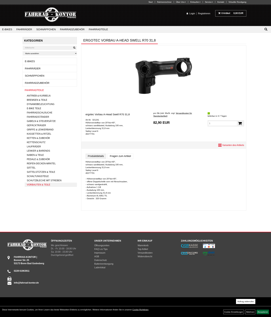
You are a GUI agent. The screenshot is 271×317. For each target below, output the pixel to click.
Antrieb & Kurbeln (39, 96)
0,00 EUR (232, 13)
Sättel (31, 168)
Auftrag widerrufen (245, 301)
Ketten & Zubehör (38, 138)
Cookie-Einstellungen (233, 312)
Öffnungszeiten (101, 245)
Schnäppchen (46, 29)
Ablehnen (250, 312)
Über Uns (180, 2)
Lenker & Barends (38, 151)
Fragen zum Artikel (120, 156)
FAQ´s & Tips (101, 249)
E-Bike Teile (34, 108)
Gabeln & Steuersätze (41, 121)
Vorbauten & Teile (38, 185)
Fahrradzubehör (72, 29)
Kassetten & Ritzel (39, 134)
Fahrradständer (38, 117)
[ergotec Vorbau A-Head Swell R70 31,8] (163, 75)
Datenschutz (100, 260)
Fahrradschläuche (39, 112)
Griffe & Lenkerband (40, 129)
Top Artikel (143, 249)
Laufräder (34, 146)
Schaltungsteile (38, 176)
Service (208, 2)
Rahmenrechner (164, 2)
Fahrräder (24, 29)
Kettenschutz (36, 142)
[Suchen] (266, 29)
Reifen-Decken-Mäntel (41, 163)
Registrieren (204, 13)
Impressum (99, 253)
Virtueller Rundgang (237, 2)
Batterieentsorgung (103, 264)
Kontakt (220, 2)
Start (150, 2)
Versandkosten (145, 253)
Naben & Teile (35, 155)
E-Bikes (7, 29)
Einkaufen (194, 2)
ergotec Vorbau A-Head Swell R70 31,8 (108, 114)
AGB (96, 256)
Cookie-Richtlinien (140, 310)
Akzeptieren (262, 312)
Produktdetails (96, 156)
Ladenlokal (99, 267)
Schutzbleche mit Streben (44, 180)
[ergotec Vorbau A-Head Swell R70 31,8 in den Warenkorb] (240, 123)
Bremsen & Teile (37, 100)
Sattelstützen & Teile (41, 172)
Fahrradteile (98, 29)
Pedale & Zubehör (38, 159)
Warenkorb (143, 245)
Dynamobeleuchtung (40, 104)
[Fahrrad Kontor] (50, 15)
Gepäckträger (36, 125)
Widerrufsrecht (145, 256)
